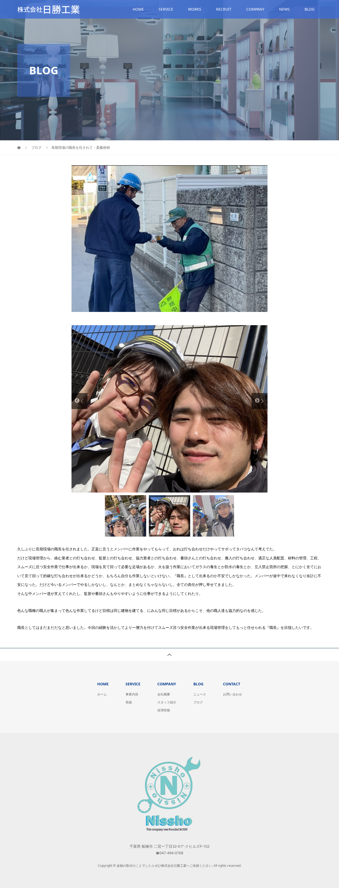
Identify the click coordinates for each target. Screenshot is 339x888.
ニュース (199, 694)
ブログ (198, 702)
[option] (169, 409)
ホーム (102, 694)
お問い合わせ (232, 694)
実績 (129, 702)
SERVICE (166, 9)
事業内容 (132, 694)
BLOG (309, 9)
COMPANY (255, 9)
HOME (138, 9)
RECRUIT (223, 9)
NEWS (284, 9)
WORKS (194, 9)
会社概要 (163, 694)
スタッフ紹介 (166, 702)
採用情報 (163, 710)
